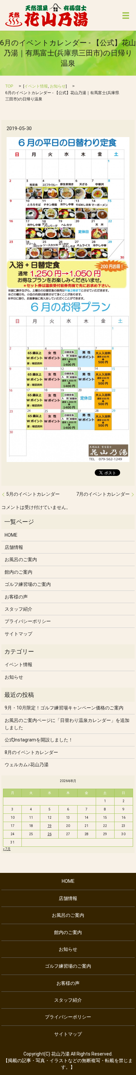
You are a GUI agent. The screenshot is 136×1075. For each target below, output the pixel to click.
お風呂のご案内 (21, 559)
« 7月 (7, 849)
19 (49, 826)
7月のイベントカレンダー (103, 494)
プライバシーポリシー (28, 621)
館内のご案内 (18, 572)
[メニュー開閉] (125, 15)
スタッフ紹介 (18, 609)
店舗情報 (14, 547)
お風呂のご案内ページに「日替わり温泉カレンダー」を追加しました (67, 724)
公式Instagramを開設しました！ (39, 739)
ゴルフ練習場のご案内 (28, 584)
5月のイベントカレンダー (33, 494)
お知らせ (58, 86)
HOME (11, 535)
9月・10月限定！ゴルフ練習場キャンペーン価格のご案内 (64, 707)
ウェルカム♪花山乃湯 (29, 764)
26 (49, 834)
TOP (9, 86)
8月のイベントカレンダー (31, 752)
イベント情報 (36, 86)
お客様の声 (16, 596)
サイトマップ (18, 633)
